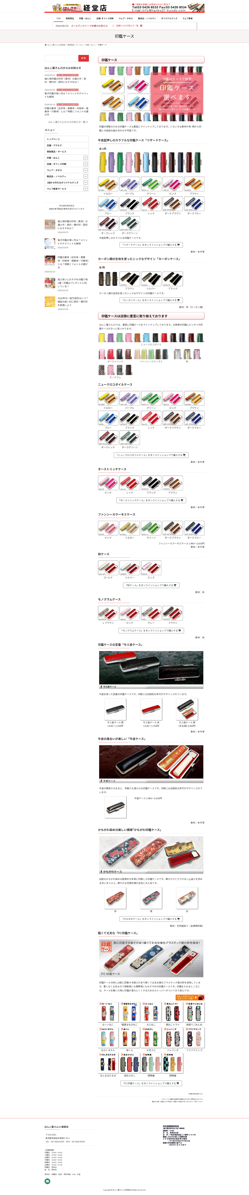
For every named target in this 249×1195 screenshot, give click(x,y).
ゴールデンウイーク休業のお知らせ (89, 25)
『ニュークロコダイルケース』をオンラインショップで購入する (149, 455)
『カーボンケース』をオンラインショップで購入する (149, 300)
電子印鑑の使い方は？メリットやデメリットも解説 (73, 242)
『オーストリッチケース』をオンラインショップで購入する (149, 500)
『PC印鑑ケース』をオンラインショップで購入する (149, 1083)
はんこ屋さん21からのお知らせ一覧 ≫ (68, 122)
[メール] (47, 1181)
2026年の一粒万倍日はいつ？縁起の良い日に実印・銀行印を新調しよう (73, 301)
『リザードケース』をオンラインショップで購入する (149, 244)
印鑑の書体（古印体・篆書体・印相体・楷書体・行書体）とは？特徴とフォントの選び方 (66, 111)
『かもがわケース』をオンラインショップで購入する (149, 919)
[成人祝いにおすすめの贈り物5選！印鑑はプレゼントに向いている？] (50, 283)
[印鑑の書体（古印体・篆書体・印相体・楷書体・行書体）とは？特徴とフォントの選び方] (50, 261)
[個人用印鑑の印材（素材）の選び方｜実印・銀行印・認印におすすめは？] (50, 225)
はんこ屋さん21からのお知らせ (67, 75)
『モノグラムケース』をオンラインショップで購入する (149, 630)
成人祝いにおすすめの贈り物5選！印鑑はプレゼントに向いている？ (73, 283)
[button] (127, 25)
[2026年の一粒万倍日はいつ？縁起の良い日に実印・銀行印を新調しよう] (50, 302)
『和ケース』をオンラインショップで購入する (149, 585)
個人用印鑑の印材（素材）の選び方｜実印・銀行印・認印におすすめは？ (73, 225)
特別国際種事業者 (66, 205)
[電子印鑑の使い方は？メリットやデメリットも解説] (50, 243)
